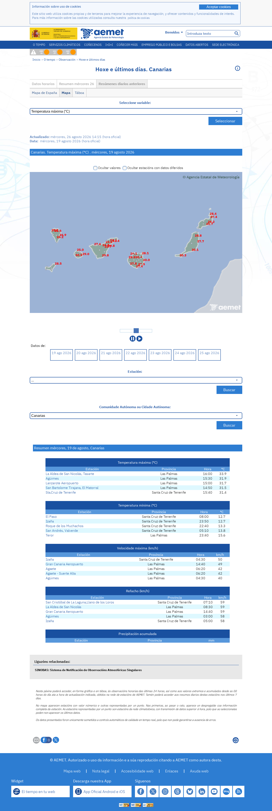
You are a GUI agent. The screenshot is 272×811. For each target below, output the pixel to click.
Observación (67, 59)
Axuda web (199, 771)
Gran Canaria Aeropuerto (64, 564)
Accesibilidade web (137, 771)
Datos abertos (197, 45)
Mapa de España (44, 93)
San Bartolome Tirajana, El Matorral (72, 488)
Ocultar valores (109, 168)
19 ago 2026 (61, 353)
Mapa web (72, 771)
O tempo (39, 45)
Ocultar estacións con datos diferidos (155, 168)
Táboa (79, 93)
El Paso (51, 516)
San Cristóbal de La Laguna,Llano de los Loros (80, 602)
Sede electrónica (225, 45)
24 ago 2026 (185, 353)
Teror (50, 535)
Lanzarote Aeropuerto (62, 483)
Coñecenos (93, 45)
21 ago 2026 (111, 353)
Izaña (50, 521)
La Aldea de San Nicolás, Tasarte (70, 474)
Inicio (36, 59)
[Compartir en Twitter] (56, 740)
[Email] (36, 742)
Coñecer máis (127, 45)
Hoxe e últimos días (92, 59)
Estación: (135, 371)
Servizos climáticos (64, 45)
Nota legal (100, 771)
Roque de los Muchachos (65, 526)
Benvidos (172, 32)
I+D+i (109, 45)
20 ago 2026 (86, 353)
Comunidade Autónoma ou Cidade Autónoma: (135, 407)
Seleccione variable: (135, 103)
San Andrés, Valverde (62, 530)
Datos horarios (43, 84)
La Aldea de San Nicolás (63, 607)
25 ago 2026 (209, 353)
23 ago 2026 (160, 353)
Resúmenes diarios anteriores (122, 84)
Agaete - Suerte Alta (61, 573)
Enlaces (171, 771)
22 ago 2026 (135, 353)
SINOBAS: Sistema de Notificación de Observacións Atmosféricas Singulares (88, 670)
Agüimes (52, 478)
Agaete (51, 569)
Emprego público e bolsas (162, 45)
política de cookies (139, 18)
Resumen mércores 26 (76, 84)
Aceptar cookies (219, 7)
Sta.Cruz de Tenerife (61, 492)
